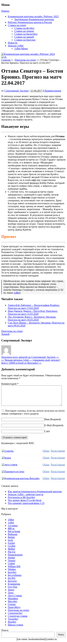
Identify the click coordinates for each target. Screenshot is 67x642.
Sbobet (11, 557)
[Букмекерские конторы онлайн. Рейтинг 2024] (28, 54)
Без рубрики (14, 575)
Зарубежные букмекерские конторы (34, 19)
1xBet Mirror (21, 48)
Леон (10, 592)
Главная (6, 60)
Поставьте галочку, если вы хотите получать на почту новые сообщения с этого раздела (33, 412)
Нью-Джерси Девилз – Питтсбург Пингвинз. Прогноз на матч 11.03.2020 (33, 312)
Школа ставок (15, 624)
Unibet (11, 563)
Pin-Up (11, 551)
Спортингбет (15, 613)
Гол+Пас (12, 586)
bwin (10, 540)
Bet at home (14, 531)
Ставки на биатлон (24, 39)
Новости (12, 42)
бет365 (11, 578)
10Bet (11, 519)
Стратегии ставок (17, 616)
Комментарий (10, 383)
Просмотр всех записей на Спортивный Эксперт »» (30, 357)
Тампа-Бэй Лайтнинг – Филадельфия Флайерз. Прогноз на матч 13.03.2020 (34, 306)
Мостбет (12, 601)
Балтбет (12, 572)
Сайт (47, 431)
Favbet (11, 543)
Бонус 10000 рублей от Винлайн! (21, 363)
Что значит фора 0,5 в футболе (24, 500)
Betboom (12, 534)
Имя (46, 419)
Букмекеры (14, 584)
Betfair (11, 537)
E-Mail (48, 425)
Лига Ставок (15, 595)
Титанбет (13, 619)
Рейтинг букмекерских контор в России (30, 22)
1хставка (13, 525)
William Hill (14, 566)
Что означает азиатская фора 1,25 (26, 503)
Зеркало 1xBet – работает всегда (25, 494)
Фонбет (12, 621)
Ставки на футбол (24, 28)
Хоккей (5, 334)
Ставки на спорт (17, 25)
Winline (12, 569)
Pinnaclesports (15, 554)
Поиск (4, 630)
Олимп (12, 604)
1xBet (17, 292)
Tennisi (11, 560)
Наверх (5, 11)
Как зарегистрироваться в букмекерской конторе (35, 491)
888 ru (11, 528)
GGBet (11, 546)
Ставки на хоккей (24, 37)
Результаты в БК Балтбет (21, 497)
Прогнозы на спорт (25, 60)
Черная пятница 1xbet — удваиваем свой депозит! (30, 360)
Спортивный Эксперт (16, 90)
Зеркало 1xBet (15, 45)
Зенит (11, 589)
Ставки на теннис (24, 31)
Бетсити (12, 581)
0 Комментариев (52, 90)
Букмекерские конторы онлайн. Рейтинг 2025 (33, 16)
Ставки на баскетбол (25, 34)
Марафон (13, 598)
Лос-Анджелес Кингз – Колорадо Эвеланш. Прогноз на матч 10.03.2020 (32, 318)
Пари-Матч (14, 607)
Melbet (11, 548)
